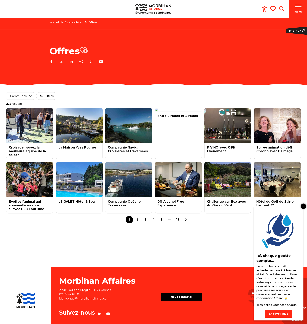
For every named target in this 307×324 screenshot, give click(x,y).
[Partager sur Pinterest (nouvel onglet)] (91, 62)
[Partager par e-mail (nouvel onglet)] (101, 62)
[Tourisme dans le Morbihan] (154, 9)
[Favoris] (273, 9)
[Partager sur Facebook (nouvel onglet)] (51, 62)
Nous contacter (182, 296)
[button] (281, 9)
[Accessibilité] (264, 8)
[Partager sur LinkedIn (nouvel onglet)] (71, 62)
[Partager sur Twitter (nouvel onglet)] (61, 62)
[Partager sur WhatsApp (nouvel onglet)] (81, 62)
